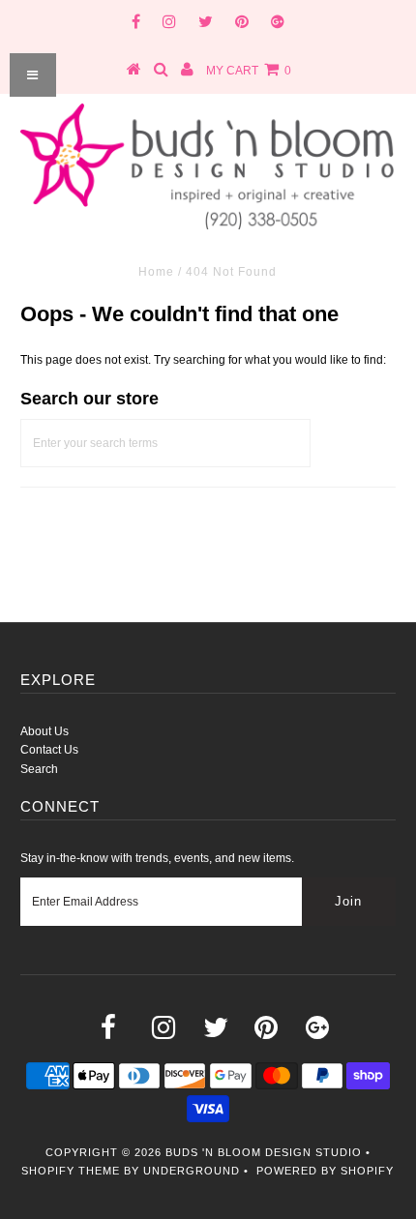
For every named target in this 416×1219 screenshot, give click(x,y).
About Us (44, 731)
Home (156, 272)
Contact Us (49, 750)
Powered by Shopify (325, 1170)
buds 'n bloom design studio (263, 1152)
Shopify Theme (70, 1170)
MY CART (248, 70)
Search (39, 769)
